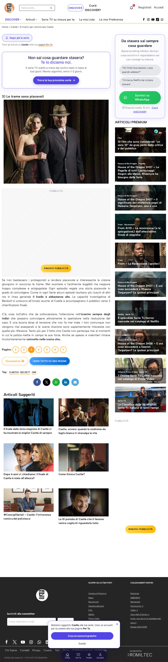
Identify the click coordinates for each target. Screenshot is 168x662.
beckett (25, 372)
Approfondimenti (96, 606)
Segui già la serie (19, 37)
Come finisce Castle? (72, 474)
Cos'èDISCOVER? (93, 8)
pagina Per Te (45, 44)
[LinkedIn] (65, 382)
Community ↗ (136, 606)
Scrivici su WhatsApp (142, 97)
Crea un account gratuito (82, 635)
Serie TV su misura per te (58, 19)
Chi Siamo (11, 650)
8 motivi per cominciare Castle (36, 27)
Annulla (82, 643)
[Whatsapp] (162, 19)
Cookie (47, 650)
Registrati (144, 7)
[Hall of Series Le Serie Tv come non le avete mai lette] (9, 8)
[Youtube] (23, 642)
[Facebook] (143, 19)
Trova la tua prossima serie (56, 80)
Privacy (36, 650)
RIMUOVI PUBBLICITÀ (56, 268)
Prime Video (94, 618)
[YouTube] (152, 19)
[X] (46, 382)
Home (5, 27)
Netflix (91, 614)
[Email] (75, 382)
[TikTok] (157, 19)
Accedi (159, 7)
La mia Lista (87, 19)
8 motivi (14, 372)
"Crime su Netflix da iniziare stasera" (137, 82)
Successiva (13, 361)
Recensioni (93, 602)
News (90, 598)
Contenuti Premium (97, 593)
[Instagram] (148, 19)
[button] (20, 19)
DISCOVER (75, 8)
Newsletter (135, 602)
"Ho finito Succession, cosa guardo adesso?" (137, 70)
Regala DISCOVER (138, 627)
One (34, 372)
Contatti (24, 650)
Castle (14, 27)
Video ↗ (134, 610)
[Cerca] (51, 8)
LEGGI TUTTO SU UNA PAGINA (50, 361)
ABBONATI (135, 598)
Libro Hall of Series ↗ (139, 614)
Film (90, 610)
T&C (57, 650)
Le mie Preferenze (111, 19)
